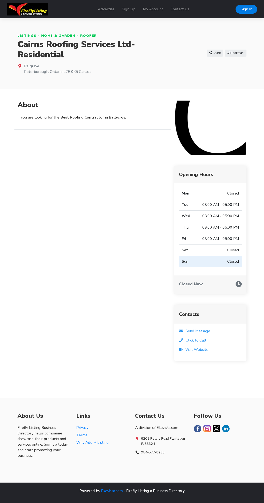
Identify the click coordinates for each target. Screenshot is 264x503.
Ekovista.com (112, 490)
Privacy (82, 427)
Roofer (88, 35)
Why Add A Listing (92, 442)
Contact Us (180, 9)
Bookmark (236, 53)
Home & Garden (58, 35)
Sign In (246, 9)
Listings (27, 35)
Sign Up (129, 9)
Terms (81, 435)
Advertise (106, 9)
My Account (153, 9)
